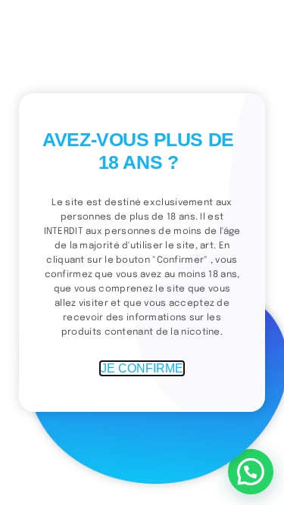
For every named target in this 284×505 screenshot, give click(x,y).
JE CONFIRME (142, 368)
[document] (142, 252)
